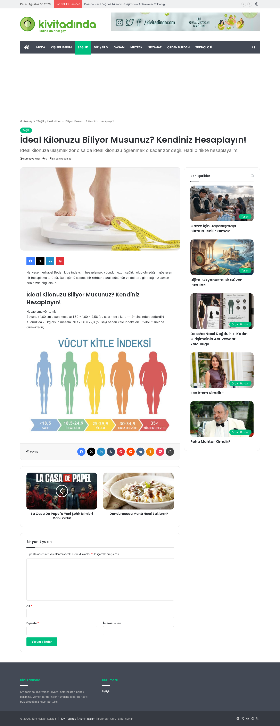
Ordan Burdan (178, 47)
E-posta (32, 623)
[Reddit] (130, 452)
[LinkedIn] (50, 261)
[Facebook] (30, 261)
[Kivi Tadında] (58, 25)
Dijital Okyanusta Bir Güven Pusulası (216, 282)
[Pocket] (160, 452)
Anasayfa (29, 121)
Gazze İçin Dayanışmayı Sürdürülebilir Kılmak (213, 228)
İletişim (106, 691)
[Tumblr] (111, 452)
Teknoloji (203, 47)
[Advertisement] (140, 84)
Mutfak (136, 47)
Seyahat (155, 47)
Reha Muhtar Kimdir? (210, 441)
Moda (40, 47)
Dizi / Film (101, 47)
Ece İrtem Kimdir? (206, 392)
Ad (29, 605)
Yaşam (119, 47)
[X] (40, 261)
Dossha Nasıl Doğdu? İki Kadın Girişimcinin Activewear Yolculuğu (125, 4)
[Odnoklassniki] (150, 452)
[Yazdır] (170, 452)
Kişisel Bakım (61, 47)
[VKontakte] (140, 452)
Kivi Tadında (68, 718)
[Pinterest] (60, 261)
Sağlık (82, 47)
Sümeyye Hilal (31, 158)
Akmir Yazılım (87, 718)
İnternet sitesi (112, 623)
